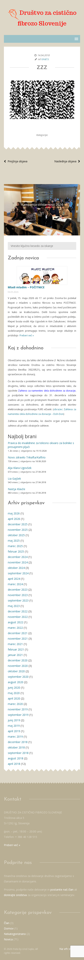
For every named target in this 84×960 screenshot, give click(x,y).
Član (6, 923)
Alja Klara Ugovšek (19, 468)
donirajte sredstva (15, 895)
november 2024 (18, 562)
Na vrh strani (67, 949)
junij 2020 (14, 687)
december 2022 (18, 611)
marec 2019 (15, 736)
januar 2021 (15, 655)
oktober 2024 (16, 568)
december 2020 (18, 660)
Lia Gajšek (14, 478)
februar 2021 (16, 649)
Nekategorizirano (15, 934)
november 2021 (18, 638)
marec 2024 (15, 584)
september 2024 (18, 573)
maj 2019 (14, 725)
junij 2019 (14, 720)
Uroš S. (45, 59)
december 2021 (18, 633)
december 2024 (18, 557)
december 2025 (18, 524)
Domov (8, 928)
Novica (8, 939)
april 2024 (14, 579)
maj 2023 (14, 606)
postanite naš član (61, 889)
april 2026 (14, 519)
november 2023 (18, 595)
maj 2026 (14, 513)
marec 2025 (15, 546)
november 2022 (18, 617)
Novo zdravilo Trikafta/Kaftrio (27, 457)
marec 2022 (15, 628)
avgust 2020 (15, 682)
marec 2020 (15, 704)
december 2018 (18, 742)
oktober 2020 (16, 671)
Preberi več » (26, 335)
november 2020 (18, 666)
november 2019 (18, 709)
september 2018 (18, 753)
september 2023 (18, 600)
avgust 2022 (15, 622)
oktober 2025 (16, 535)
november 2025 (18, 530)
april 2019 (14, 731)
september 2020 (18, 676)
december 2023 (18, 589)
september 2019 (18, 715)
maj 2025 (14, 540)
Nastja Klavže (16, 489)
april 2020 (14, 698)
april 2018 (14, 764)
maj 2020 (14, 693)
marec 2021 (15, 644)
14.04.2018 (44, 55)
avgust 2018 (15, 758)
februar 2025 (16, 551)
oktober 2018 (16, 747)
